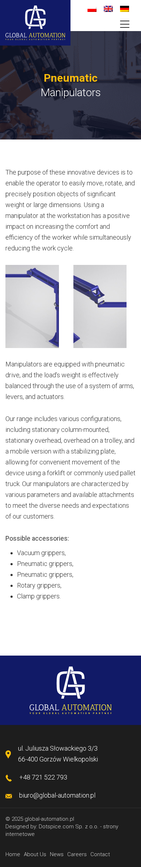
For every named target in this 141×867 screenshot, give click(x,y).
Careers (77, 854)
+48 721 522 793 (43, 777)
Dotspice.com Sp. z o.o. (69, 826)
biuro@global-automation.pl (57, 795)
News (57, 854)
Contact (100, 854)
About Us (35, 854)
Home (12, 854)
